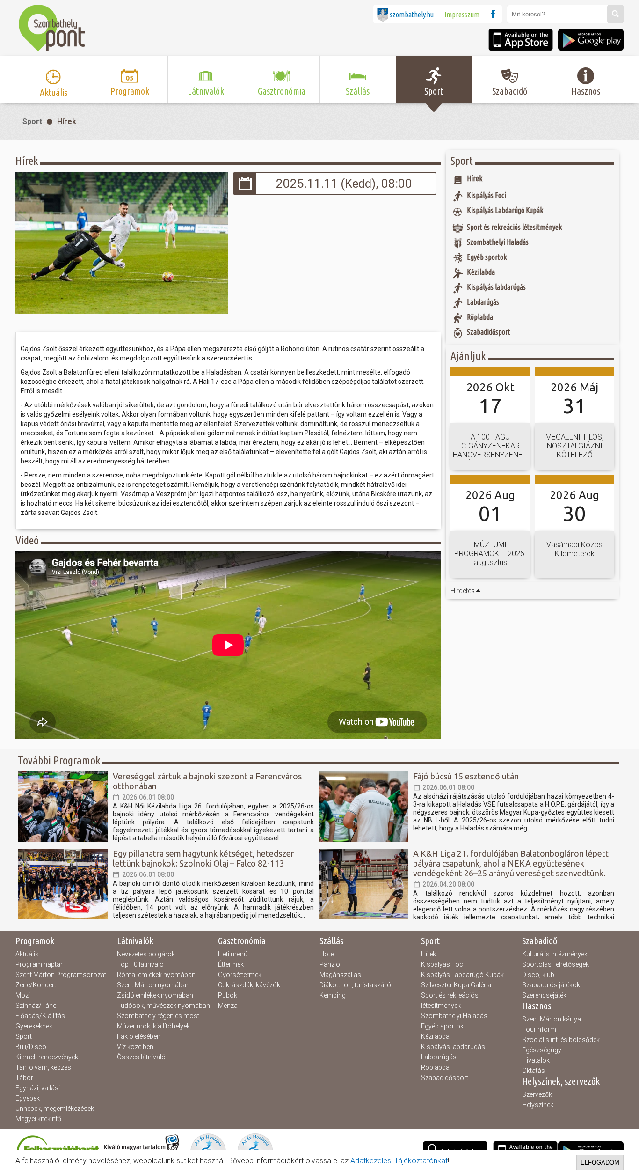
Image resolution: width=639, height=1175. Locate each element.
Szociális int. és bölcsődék (561, 1039)
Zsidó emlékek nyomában (155, 995)
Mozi (22, 995)
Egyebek (27, 1098)
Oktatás (533, 1070)
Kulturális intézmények (555, 954)
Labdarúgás (439, 1057)
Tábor (24, 1077)
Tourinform (539, 1029)
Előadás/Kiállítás (40, 1016)
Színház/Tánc (36, 1005)
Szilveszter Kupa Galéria (456, 985)
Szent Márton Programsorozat (60, 974)
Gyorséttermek (239, 974)
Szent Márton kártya (551, 1019)
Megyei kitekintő (38, 1119)
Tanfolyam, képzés (43, 1067)
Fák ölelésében (138, 1036)
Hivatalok (536, 1060)
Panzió (330, 964)
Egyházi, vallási (37, 1088)
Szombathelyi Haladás (454, 1016)
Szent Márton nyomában (153, 985)
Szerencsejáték (544, 995)
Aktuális (27, 954)
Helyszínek (537, 1105)
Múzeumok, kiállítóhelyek (153, 1026)
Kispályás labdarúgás (453, 1046)
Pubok (227, 995)
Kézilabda (435, 1036)
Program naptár (39, 964)
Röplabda (435, 1067)
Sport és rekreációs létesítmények (450, 1000)
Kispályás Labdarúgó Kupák (462, 974)
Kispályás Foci (443, 964)
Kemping (333, 995)
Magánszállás (340, 974)
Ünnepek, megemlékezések (54, 1108)
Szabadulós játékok (551, 985)
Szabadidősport (444, 1077)
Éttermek (231, 964)
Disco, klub (538, 974)
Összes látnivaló (141, 1057)
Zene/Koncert (35, 985)
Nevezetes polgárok (146, 954)
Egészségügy (541, 1050)
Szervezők (537, 1094)
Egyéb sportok (442, 1026)
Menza (228, 1005)
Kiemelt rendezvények (46, 1057)
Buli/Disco (30, 1046)
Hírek (66, 121)
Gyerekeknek (33, 1026)
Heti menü (232, 954)
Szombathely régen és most (158, 1016)
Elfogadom (600, 1162)
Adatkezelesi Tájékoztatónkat (399, 1160)
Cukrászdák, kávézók (249, 985)
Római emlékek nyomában (156, 974)
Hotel (327, 954)
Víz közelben (135, 1046)
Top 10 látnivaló (140, 964)
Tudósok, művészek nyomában (163, 1005)
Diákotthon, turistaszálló (355, 985)
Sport (32, 121)
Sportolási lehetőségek (555, 964)
